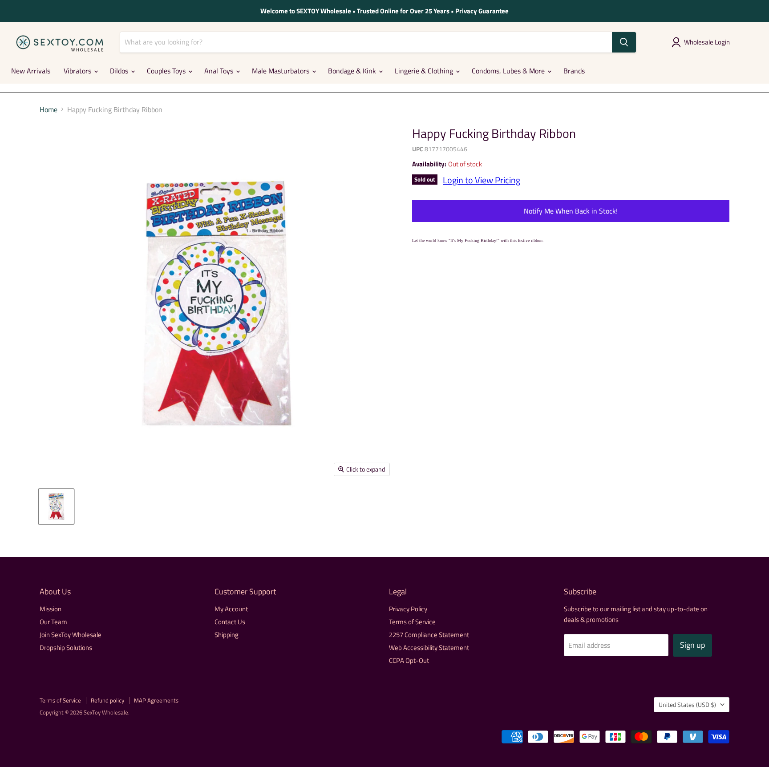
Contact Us (230, 622)
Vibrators (78, 70)
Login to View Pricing (481, 180)
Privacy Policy (408, 609)
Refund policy (107, 700)
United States (687, 704)
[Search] (624, 42)
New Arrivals (30, 70)
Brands (574, 70)
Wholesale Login (707, 42)
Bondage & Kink (353, 70)
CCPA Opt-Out (409, 660)
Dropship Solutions (66, 647)
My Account (231, 609)
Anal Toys (219, 70)
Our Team (53, 622)
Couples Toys (167, 70)
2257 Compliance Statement (429, 635)
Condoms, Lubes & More (509, 70)
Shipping (227, 635)
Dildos (120, 70)
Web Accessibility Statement (429, 647)
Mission (50, 609)
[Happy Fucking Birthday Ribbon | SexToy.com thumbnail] (56, 506)
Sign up (692, 645)
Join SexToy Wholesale (70, 635)
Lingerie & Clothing (425, 70)
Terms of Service (412, 622)
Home (48, 109)
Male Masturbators (281, 70)
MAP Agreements (156, 700)
